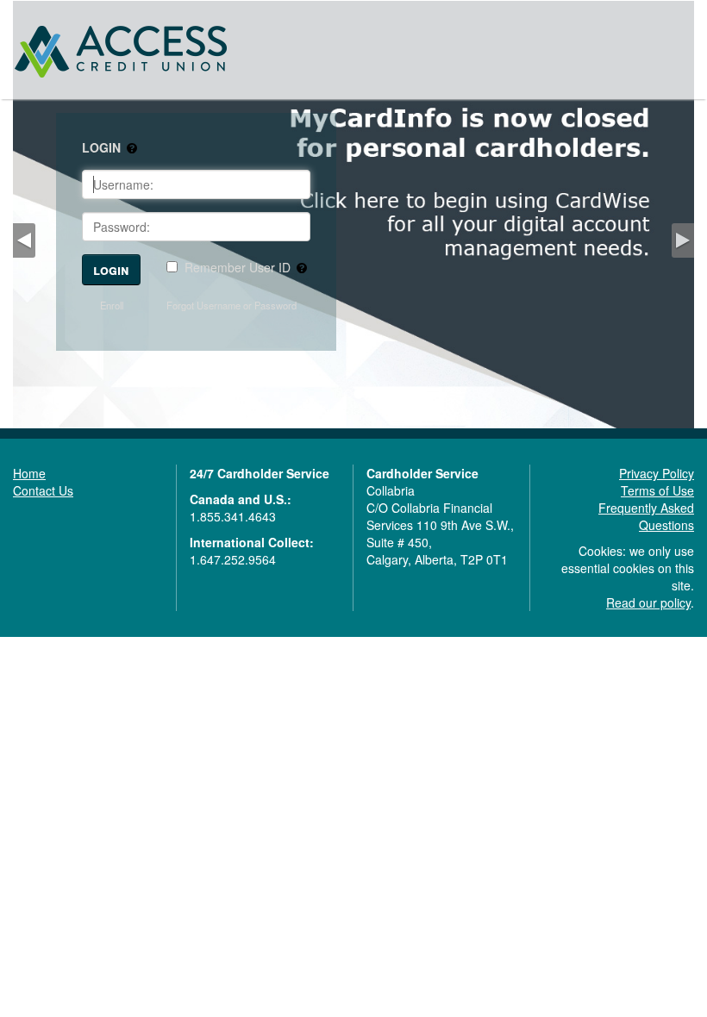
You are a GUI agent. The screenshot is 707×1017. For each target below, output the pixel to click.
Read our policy (648, 602)
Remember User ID (238, 267)
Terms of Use (657, 490)
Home (29, 473)
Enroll (111, 305)
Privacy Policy (656, 473)
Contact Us (43, 490)
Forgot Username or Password (231, 305)
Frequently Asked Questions (646, 516)
